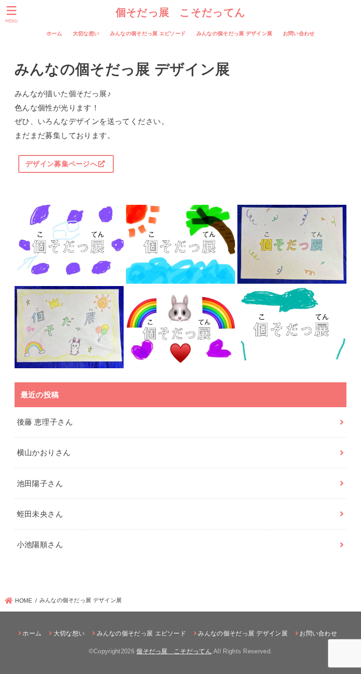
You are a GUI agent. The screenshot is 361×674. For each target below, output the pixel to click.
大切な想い (86, 33)
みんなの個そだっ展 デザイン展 (234, 33)
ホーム (55, 33)
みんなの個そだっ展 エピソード (148, 33)
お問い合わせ (299, 33)
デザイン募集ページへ (61, 164)
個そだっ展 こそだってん (181, 12)
